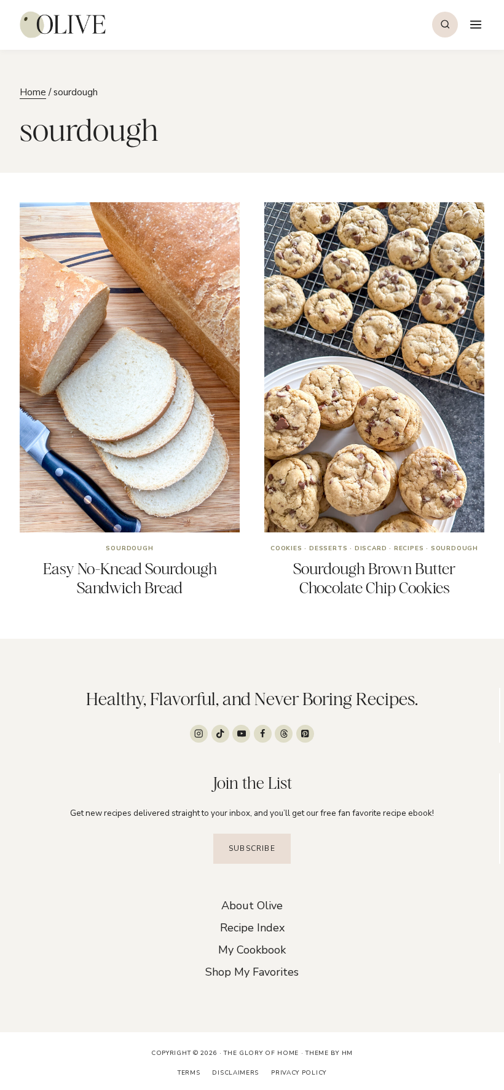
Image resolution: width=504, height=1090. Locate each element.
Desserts (328, 548)
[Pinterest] (305, 734)
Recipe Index (252, 927)
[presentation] (130, 367)
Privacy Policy (298, 1072)
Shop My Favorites (252, 972)
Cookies (286, 548)
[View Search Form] (445, 25)
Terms (189, 1072)
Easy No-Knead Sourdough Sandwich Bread (130, 578)
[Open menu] (474, 24)
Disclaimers (235, 1072)
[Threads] (284, 734)
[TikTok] (220, 734)
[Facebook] (263, 734)
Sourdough (129, 548)
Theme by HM (329, 1053)
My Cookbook (252, 949)
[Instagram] (199, 734)
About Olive (252, 905)
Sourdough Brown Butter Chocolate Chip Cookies (374, 578)
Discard (371, 548)
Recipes (409, 548)
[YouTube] (241, 734)
